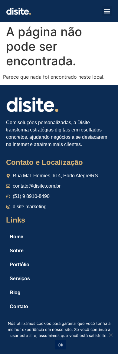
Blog (15, 292)
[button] (107, 11)
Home (16, 236)
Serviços (20, 278)
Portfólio (19, 264)
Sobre (17, 250)
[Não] (110, 335)
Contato (19, 306)
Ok (60, 344)
